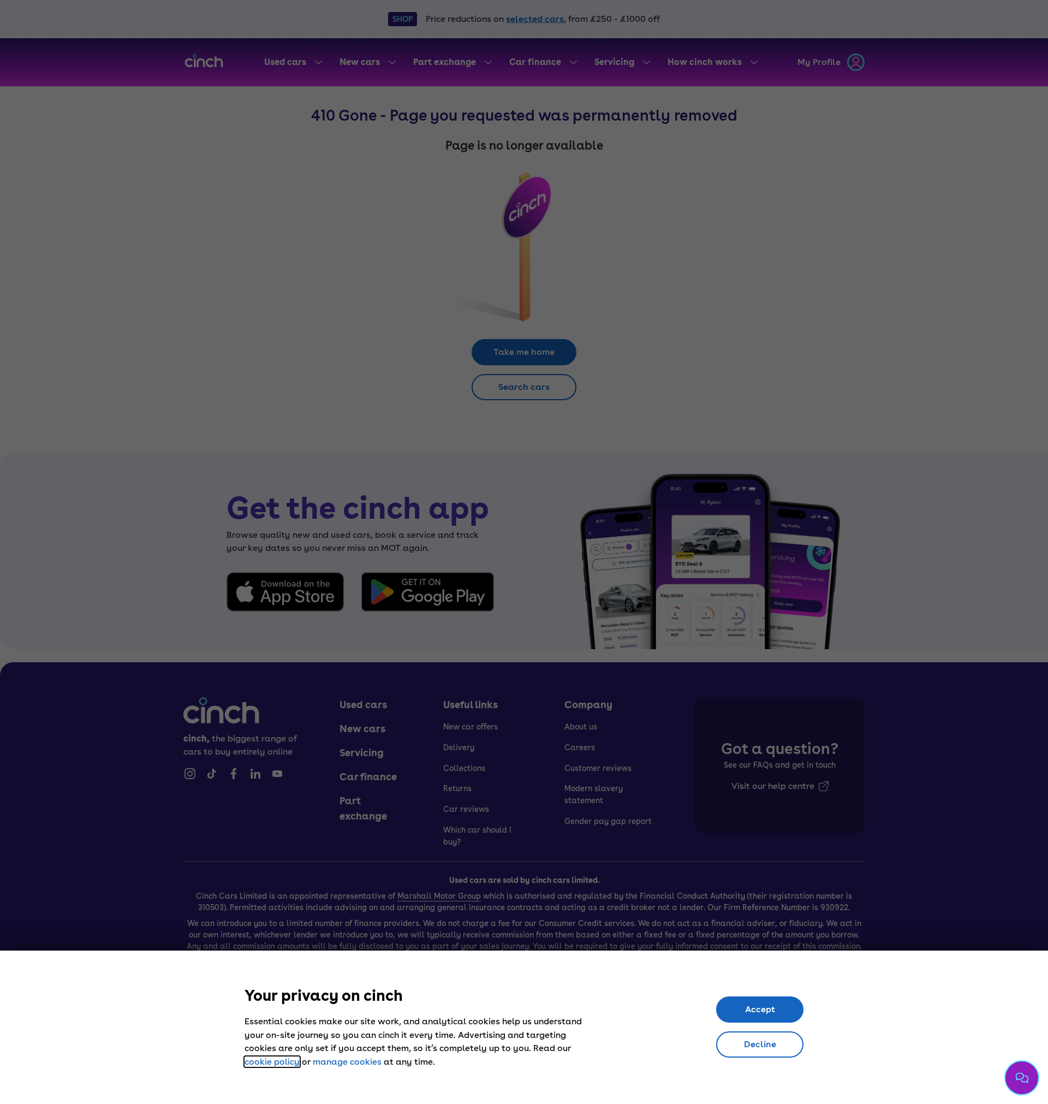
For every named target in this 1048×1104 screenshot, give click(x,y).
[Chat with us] (1021, 1077)
